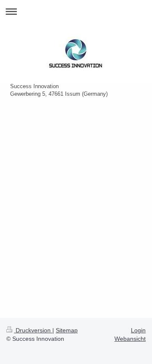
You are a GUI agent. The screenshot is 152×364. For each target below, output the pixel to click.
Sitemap (67, 330)
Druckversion (33, 330)
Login (138, 330)
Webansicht (130, 338)
